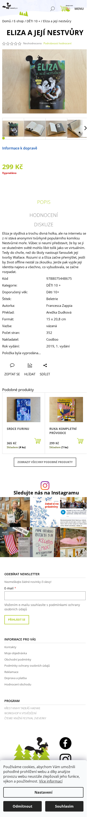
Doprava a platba (15, 678)
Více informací (50, 781)
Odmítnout (22, 806)
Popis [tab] (43, 201)
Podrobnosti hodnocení (57, 43)
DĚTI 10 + (53, 285)
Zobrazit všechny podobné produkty (45, 462)
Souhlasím (64, 806)
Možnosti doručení (52, 148)
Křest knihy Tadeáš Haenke (22, 708)
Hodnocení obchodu (17, 684)
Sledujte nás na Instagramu (46, 492)
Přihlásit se (16, 619)
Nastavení (43, 792)
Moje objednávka (15, 653)
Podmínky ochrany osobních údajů (27, 666)
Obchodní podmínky (17, 659)
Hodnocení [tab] (43, 215)
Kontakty (10, 647)
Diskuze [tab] (43, 224)
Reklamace (11, 672)
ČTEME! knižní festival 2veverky (25, 718)
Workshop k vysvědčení (20, 713)
